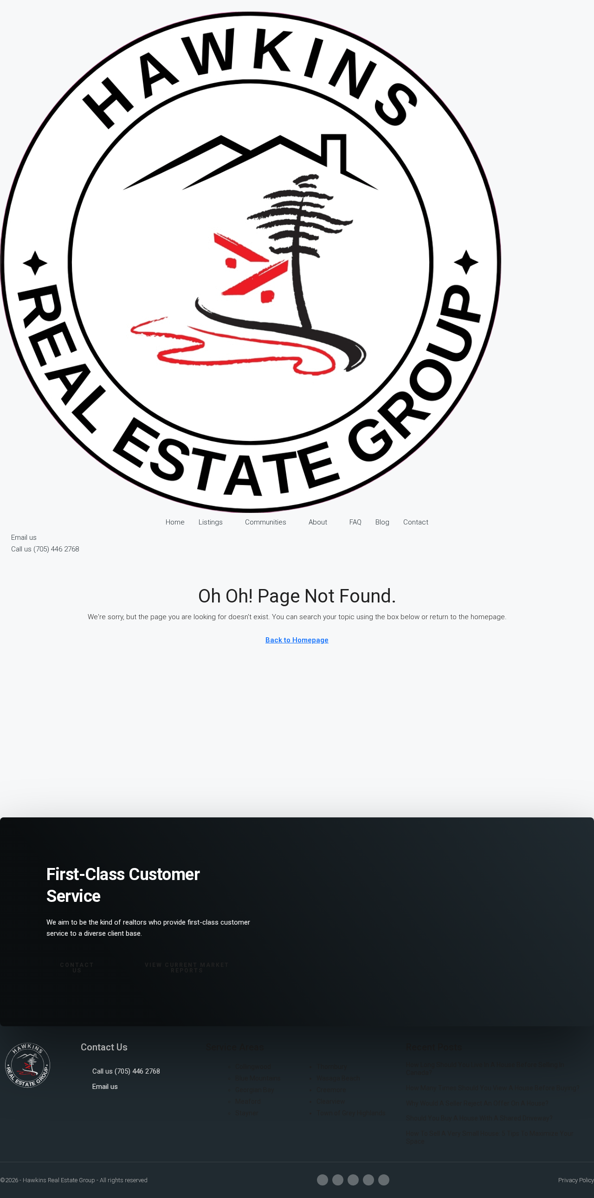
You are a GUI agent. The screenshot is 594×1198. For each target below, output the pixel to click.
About (318, 522)
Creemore (331, 1090)
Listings (211, 522)
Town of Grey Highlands (351, 1113)
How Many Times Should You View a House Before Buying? (493, 1088)
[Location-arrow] (383, 1179)
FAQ (355, 522)
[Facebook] (322, 1179)
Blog (382, 522)
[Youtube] (353, 1179)
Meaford (248, 1101)
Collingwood (253, 1066)
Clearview (330, 1101)
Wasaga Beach (338, 1078)
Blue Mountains (258, 1078)
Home (175, 522)
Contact (415, 522)
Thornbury (331, 1066)
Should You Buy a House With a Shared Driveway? (479, 1118)
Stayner (246, 1113)
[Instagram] (337, 1179)
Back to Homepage (297, 640)
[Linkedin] (368, 1179)
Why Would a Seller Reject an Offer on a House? (477, 1103)
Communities (265, 522)
